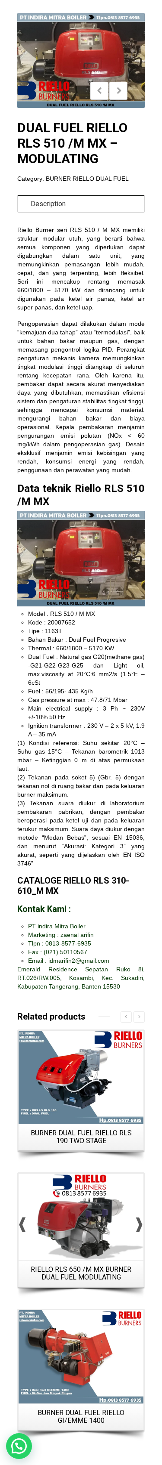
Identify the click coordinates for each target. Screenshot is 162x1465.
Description (48, 204)
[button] (19, 1446)
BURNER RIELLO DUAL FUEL (87, 178)
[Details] (81, 1217)
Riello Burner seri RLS (49, 229)
